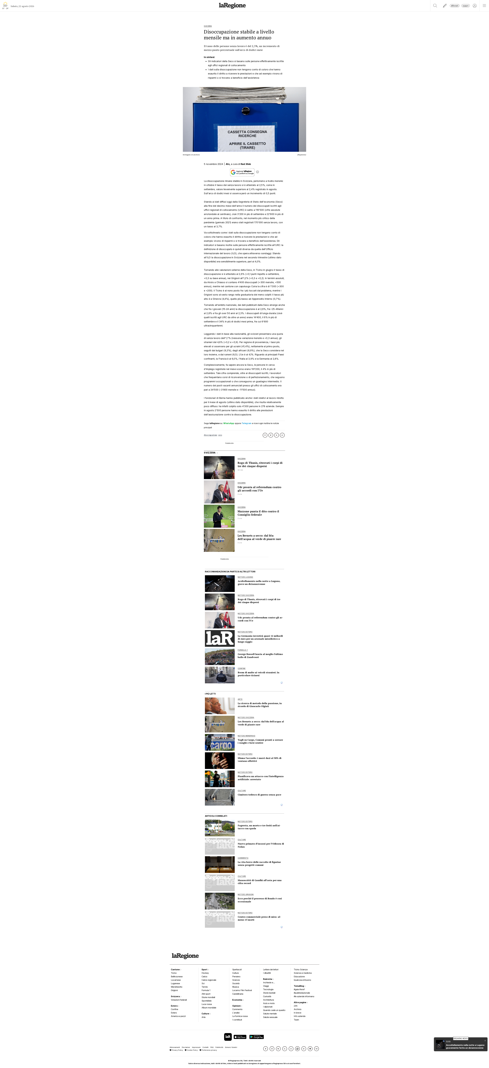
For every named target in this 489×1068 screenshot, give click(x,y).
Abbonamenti (175, 1047)
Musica (235, 987)
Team (296, 1019)
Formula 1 (206, 990)
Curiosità (267, 996)
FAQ (212, 1047)
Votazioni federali (179, 1000)
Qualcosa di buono (302, 980)
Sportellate (207, 1000)
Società (235, 983)
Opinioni (236, 1006)
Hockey (205, 973)
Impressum (196, 1047)
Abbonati (454, 5)
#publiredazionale (302, 993)
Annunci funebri (231, 1047)
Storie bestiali (269, 993)
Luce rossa (207, 1004)
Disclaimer (186, 1047)
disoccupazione (210, 435)
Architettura (268, 1000)
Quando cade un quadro (274, 1010)
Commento (237, 1009)
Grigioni (174, 990)
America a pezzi (178, 1016)
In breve (297, 1012)
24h (295, 1006)
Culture (206, 1013)
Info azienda (299, 1016)
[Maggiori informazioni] (257, 172)
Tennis (205, 987)
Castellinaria (237, 994)
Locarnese (176, 980)
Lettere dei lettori (270, 969)
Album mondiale (209, 1007)
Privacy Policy (177, 1050)
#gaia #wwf (299, 989)
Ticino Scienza (301, 969)
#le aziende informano (304, 996)
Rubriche (268, 979)
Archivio (297, 1009)
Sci (203, 983)
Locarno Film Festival (242, 990)
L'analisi (236, 1012)
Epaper (466, 5)
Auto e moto (269, 1003)
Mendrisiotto (176, 987)
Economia (237, 1000)
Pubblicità (219, 1047)
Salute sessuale (270, 1017)
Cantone (175, 969)
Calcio (204, 976)
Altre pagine (300, 1002)
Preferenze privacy (209, 1050)
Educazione (299, 976)
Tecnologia (268, 989)
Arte (204, 1017)
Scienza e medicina (303, 973)
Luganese (175, 983)
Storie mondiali (208, 997)
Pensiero (236, 976)
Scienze (236, 980)
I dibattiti (267, 973)
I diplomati (267, 1006)
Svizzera (175, 996)
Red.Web (246, 164)
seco (220, 435)
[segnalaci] (445, 5)
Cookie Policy (192, 1050)
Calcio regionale (209, 980)
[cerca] (435, 5)
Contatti (205, 1047)
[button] (265, 1048)
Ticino (174, 973)
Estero (174, 1006)
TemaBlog (299, 986)
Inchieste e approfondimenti (270, 982)
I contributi (237, 1019)
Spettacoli (237, 969)
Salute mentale (270, 1013)
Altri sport (206, 994)
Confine (174, 1009)
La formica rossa (240, 1016)
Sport (205, 969)
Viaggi (266, 986)
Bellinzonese (177, 976)
